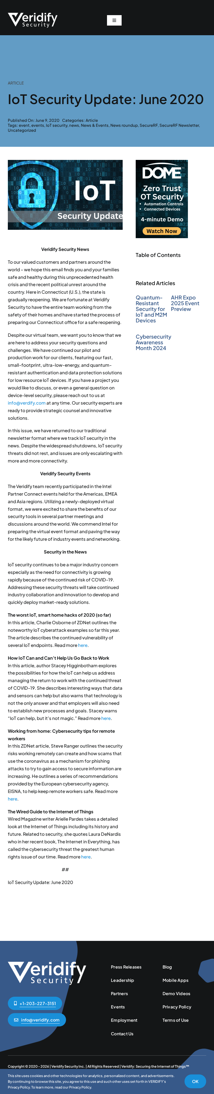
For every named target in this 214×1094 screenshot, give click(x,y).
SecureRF (149, 125)
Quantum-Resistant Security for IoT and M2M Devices (151, 308)
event (24, 125)
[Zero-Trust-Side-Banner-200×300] (162, 162)
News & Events (95, 125)
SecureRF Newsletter (179, 125)
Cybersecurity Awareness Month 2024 (153, 342)
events (37, 125)
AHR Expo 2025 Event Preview (185, 303)
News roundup (124, 125)
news (74, 125)
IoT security (56, 125)
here (82, 645)
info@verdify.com (27, 403)
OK (195, 1081)
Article (92, 120)
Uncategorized (22, 130)
